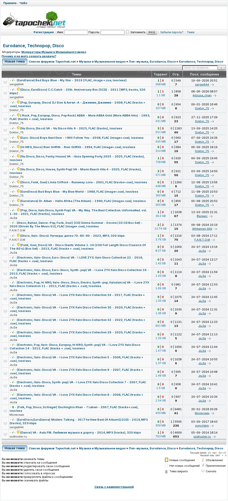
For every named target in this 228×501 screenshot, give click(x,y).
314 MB (160, 151)
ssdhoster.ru (18, 436)
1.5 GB (160, 388)
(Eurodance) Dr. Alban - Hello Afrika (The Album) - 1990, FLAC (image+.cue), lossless (83, 201)
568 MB (160, 84)
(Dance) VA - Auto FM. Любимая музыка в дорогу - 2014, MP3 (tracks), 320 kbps (80, 432)
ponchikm (202, 425)
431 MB (160, 121)
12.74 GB (161, 228)
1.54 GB (160, 400)
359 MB (160, 425)
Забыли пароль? (171, 32)
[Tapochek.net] (34, 19)
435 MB (160, 141)
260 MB (161, 195)
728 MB (161, 162)
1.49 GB (160, 375)
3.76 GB (160, 239)
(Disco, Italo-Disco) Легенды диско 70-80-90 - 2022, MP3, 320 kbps (72, 235)
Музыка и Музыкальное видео (102, 61)
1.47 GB (160, 350)
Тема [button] (190, 32)
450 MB (160, 413)
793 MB (160, 436)
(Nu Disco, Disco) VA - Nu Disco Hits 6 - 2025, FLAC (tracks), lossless (71, 128)
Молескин (17, 414)
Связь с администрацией (114, 487)
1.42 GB (160, 263)
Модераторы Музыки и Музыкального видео (53, 52)
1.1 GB (160, 95)
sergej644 (17, 84)
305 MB (160, 204)
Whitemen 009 (202, 228)
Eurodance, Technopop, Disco (33, 45)
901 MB (160, 325)
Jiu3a (13, 218)
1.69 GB (160, 288)
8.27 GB (160, 250)
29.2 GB (161, 216)
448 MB (160, 186)
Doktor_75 (17, 110)
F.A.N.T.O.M (17, 230)
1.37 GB (160, 363)
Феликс (202, 216)
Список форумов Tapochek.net (52, 61)
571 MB (160, 175)
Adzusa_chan (202, 95)
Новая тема (15, 61)
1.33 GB (160, 338)
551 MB (160, 132)
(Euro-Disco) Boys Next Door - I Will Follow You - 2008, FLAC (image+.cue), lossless (82, 137)
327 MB (161, 108)
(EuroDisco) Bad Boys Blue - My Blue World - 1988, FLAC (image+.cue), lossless (79, 191)
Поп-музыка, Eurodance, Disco (152, 61)
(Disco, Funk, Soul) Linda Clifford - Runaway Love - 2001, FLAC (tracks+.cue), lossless (83, 182)
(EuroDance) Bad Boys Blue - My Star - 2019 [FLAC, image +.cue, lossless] (71, 80)
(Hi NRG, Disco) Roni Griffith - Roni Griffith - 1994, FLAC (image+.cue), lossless (78, 147)
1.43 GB (160, 275)
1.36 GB (160, 313)
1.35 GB (160, 300)
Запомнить (138, 32)
